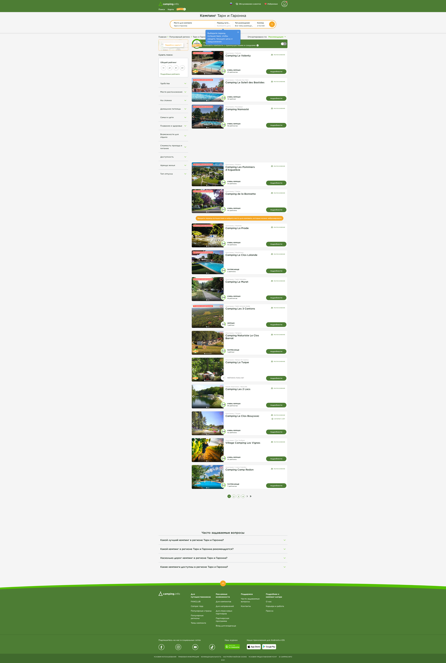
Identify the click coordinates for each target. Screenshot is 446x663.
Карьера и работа (275, 606)
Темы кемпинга (198, 623)
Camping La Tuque (237, 362)
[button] (193, 24)
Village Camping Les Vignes (242, 442)
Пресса (269, 611)
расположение (279, 54)
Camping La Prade (237, 228)
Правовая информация (188, 657)
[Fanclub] (181, 9)
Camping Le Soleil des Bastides (244, 82)
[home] (169, 593)
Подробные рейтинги (170, 74)
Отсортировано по (257, 37)
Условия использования (165, 657)
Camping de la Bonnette (240, 193)
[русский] (231, 4)
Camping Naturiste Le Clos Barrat (242, 337)
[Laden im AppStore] (254, 646)
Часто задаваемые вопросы (250, 600)
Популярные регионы (197, 616)
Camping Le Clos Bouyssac (242, 416)
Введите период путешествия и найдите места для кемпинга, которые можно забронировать (240, 218)
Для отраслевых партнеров (224, 612)
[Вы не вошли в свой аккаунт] (284, 4)
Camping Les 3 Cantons (240, 308)
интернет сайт (279, 419)
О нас (269, 601)
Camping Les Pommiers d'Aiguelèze (240, 168)
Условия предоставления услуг (263, 657)
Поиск (162, 9)
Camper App (197, 606)
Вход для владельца (226, 625)
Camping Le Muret (236, 281)
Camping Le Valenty (238, 55)
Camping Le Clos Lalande (241, 254)
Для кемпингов (223, 601)
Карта (171, 9)
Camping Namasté (237, 109)
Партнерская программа (222, 619)
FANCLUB (195, 601)
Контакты (246, 606)
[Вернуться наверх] (223, 583)
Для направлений (225, 606)
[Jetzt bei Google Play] (269, 646)
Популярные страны (201, 611)
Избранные (272, 4)
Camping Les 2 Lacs (237, 389)
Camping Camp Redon (239, 469)
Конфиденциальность (211, 657)
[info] (258, 45)
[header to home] (169, 4)
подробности (276, 71)
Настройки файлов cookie (235, 657)
